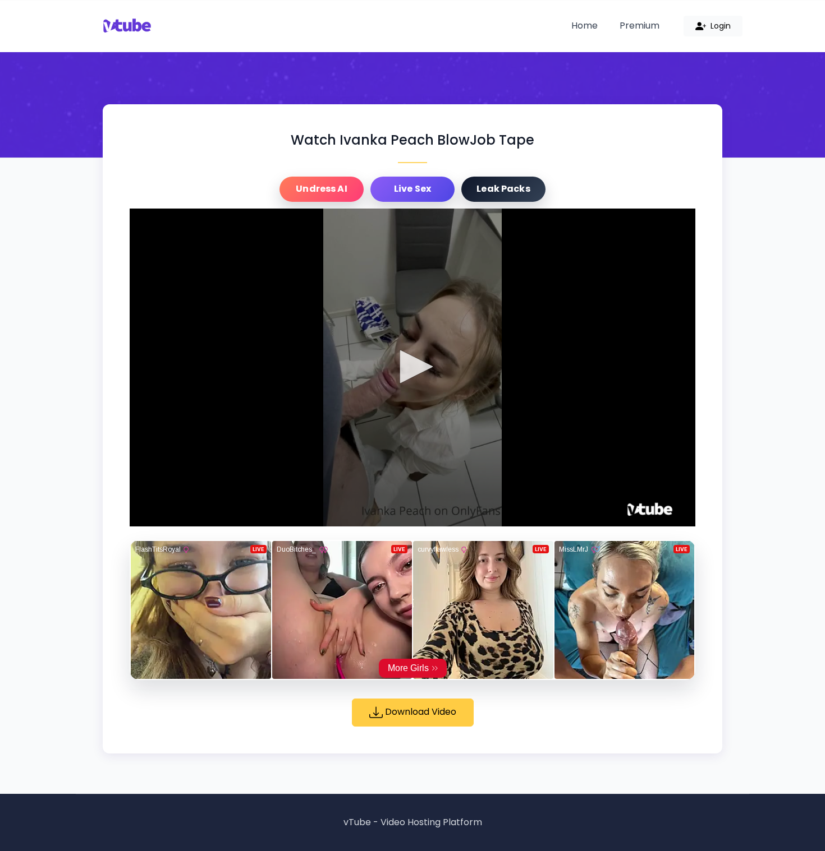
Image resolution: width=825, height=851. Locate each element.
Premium (639, 25)
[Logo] (650, 510)
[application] (412, 367)
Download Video (419, 711)
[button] (412, 366)
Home (584, 25)
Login (719, 25)
